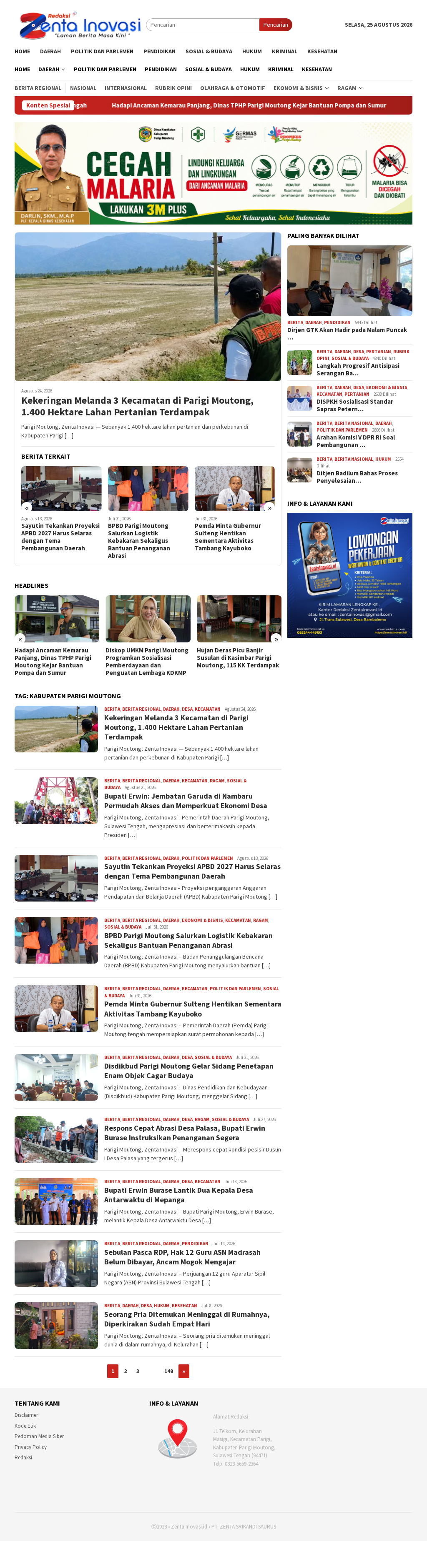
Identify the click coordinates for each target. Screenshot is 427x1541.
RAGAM (217, 781)
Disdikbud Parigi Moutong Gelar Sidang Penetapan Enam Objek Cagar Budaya (232, 533)
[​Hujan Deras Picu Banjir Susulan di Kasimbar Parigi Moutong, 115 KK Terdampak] (147, 619)
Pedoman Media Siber (39, 1436)
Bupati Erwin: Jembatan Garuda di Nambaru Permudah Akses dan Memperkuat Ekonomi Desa (185, 800)
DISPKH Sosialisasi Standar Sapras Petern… (354, 405)
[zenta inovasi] (80, 24)
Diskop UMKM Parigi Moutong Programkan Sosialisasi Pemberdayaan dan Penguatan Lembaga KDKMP (56, 662)
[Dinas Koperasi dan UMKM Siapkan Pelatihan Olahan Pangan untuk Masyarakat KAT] (239, 619)
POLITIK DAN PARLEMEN (207, 858)
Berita (112, 709)
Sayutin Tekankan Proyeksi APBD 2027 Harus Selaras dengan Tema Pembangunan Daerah (192, 871)
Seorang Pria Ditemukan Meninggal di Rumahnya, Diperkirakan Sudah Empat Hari (187, 1319)
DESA (187, 709)
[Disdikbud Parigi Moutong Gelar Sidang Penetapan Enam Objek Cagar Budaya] (235, 488)
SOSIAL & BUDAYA (122, 927)
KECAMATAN (208, 709)
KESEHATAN (184, 1306)
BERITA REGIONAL (141, 709)
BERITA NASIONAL (353, 423)
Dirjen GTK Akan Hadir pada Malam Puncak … (347, 333)
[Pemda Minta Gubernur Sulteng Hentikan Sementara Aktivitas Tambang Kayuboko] (148, 488)
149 (168, 1371)
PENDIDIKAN (195, 1243)
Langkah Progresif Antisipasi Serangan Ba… (357, 369)
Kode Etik (25, 1425)
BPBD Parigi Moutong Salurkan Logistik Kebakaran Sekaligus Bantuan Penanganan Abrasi (52, 540)
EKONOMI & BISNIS (202, 920)
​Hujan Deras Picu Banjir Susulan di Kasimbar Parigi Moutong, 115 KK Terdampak (146, 658)
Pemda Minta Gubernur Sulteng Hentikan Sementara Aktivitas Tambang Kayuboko (141, 537)
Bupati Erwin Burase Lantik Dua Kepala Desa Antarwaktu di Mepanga (178, 1194)
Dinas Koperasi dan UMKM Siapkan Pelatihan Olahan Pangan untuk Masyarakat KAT (234, 662)
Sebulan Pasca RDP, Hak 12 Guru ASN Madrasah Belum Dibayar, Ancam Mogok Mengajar (182, 1256)
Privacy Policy (31, 1447)
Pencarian (276, 24)
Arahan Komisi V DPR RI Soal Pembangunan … (355, 441)
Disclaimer (26, 1415)
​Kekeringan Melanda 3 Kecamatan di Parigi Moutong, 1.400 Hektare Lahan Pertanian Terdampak (137, 407)
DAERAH (171, 709)
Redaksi (23, 1457)
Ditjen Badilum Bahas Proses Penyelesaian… (357, 477)
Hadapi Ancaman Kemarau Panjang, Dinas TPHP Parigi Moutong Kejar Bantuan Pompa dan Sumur (144, 105)
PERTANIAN (378, 352)
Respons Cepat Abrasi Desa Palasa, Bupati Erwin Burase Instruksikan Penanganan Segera (184, 1132)
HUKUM (162, 1306)
